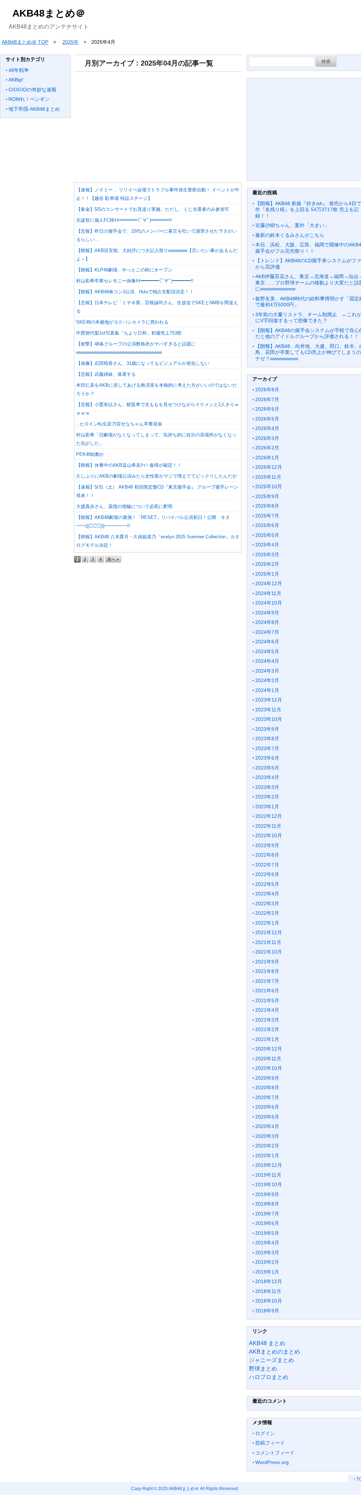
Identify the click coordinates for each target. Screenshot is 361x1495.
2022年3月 (267, 903)
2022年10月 (268, 835)
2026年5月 (267, 419)
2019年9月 (267, 1194)
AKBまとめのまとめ (274, 1352)
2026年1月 (267, 457)
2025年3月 (267, 554)
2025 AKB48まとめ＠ (178, 1488)
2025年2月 (267, 564)
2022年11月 (268, 826)
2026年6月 (267, 409)
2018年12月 (268, 1281)
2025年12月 (268, 467)
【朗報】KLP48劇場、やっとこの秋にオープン (124, 269)
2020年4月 (267, 1126)
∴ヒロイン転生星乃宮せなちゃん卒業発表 (119, 424)
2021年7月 (267, 981)
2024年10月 (268, 603)
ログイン (265, 1433)
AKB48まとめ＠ (48, 13)
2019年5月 (267, 1233)
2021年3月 (267, 1020)
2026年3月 (267, 438)
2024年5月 (267, 651)
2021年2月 (267, 1029)
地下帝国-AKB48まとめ (34, 109)
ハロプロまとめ (268, 1377)
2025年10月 (268, 486)
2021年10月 (268, 952)
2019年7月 (267, 1214)
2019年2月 (267, 1262)
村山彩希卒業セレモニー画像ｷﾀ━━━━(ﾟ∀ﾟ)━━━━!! (135, 280)
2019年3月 (267, 1252)
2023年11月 (268, 709)
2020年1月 (267, 1155)
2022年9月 (267, 845)
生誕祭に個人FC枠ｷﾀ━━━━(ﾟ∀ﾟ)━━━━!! (124, 220)
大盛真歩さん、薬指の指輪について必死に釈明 (124, 506)
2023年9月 (267, 729)
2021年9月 (267, 961)
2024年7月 (267, 632)
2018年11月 (268, 1291)
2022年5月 (267, 884)
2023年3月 (267, 787)
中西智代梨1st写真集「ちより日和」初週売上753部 (129, 333)
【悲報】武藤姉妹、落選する (106, 374)
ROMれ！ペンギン (29, 99)
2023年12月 (268, 700)
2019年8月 (267, 1204)
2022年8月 (267, 855)
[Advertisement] (157, 124)
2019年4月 (267, 1242)
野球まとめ (263, 1369)
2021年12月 (268, 932)
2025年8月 (267, 506)
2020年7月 (267, 1097)
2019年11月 (268, 1175)
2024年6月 (267, 641)
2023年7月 (267, 748)
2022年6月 (267, 874)
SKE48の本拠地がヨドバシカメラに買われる (122, 322)
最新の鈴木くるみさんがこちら (289, 235)
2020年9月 (267, 1078)
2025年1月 (267, 574)
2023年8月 (267, 738)
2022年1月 (267, 923)
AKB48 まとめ (267, 1343)
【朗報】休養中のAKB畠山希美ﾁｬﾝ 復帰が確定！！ (129, 465)
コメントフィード (275, 1453)
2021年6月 (267, 990)
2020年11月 (268, 1058)
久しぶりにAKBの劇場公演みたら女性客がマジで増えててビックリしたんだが (156, 476)
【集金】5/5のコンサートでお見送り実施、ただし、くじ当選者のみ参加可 (152, 209)
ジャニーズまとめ (271, 1360)
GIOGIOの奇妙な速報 (32, 89)
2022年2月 (267, 913)
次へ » (113, 559)
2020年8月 (267, 1087)
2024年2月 (267, 680)
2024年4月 (267, 661)
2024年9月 (267, 612)
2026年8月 (267, 389)
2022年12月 (268, 816)
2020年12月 (268, 1049)
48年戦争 (18, 70)
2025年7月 (267, 516)
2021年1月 (267, 1039)
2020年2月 (267, 1145)
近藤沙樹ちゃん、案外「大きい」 (292, 225)
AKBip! (15, 79)
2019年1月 (267, 1272)
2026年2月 (267, 448)
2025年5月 (267, 535)
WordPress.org (272, 1462)
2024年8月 (267, 622)
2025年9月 (267, 496)
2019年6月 (267, 1223)
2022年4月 (267, 893)
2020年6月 (267, 1107)
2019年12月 (268, 1165)
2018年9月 (267, 1310)
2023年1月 (267, 806)
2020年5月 (267, 1117)
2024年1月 (267, 690)
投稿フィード (270, 1443)
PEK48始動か (90, 454)
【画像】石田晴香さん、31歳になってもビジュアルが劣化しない (142, 363)
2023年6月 (267, 758)
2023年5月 (267, 768)
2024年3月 (267, 671)
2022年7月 (267, 865)
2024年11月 (268, 593)
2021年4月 (267, 1010)
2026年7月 (267, 399)
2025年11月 (268, 477)
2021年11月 (268, 942)
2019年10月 (268, 1184)
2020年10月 (268, 1068)
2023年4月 (267, 777)
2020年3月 (267, 1136)
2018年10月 (268, 1301)
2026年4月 (267, 428)
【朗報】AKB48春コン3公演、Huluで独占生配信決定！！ (135, 291)
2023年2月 (267, 796)
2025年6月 (267, 525)
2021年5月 (267, 1000)
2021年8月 (267, 971)
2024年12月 (268, 583)
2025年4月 (267, 544)
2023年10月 (268, 719)
